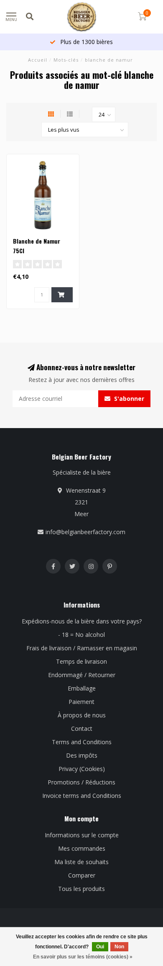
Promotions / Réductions (81, 782)
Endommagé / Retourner (81, 675)
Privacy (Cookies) (82, 769)
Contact (81, 728)
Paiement (81, 702)
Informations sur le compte (82, 835)
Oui (100, 947)
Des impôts (81, 755)
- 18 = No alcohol (81, 635)
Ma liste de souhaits (81, 862)
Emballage (82, 688)
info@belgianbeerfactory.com (85, 532)
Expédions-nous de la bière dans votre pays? (82, 621)
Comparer (81, 875)
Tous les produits (81, 889)
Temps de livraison (81, 661)
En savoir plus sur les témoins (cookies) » (82, 957)
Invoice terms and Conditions (81, 796)
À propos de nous (82, 715)
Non (119, 947)
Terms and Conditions (82, 742)
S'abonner (128, 398)
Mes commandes (81, 848)
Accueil (37, 60)
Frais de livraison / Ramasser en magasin (81, 648)
